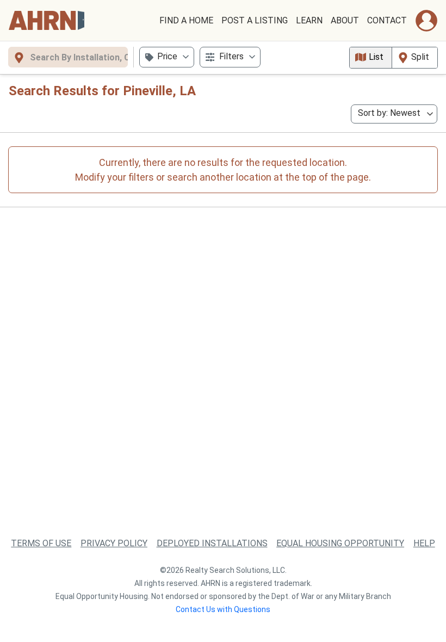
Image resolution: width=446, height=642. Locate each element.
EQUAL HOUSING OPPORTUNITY (340, 543)
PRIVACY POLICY (113, 543)
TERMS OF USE (41, 543)
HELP (424, 543)
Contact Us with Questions (223, 609)
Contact (387, 20)
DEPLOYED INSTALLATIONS (212, 543)
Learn (309, 20)
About (345, 20)
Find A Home (186, 20)
